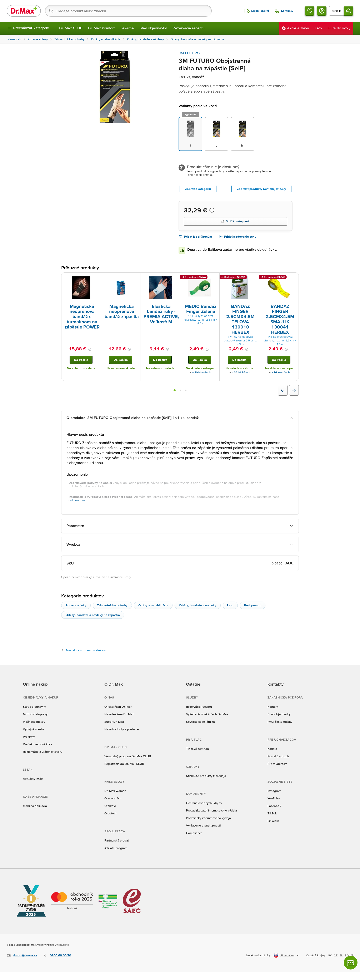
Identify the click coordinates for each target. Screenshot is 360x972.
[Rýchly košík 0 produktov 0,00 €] (348, 11)
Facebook (274, 806)
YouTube (274, 798)
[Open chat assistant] (350, 962)
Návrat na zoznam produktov (86, 650)
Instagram (274, 791)
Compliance (194, 833)
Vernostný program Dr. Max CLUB (127, 756)
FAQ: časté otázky (280, 721)
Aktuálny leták (33, 778)
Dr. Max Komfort (101, 28)
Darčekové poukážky (37, 744)
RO (347, 955)
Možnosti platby (34, 721)
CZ (336, 955)
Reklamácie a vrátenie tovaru (42, 751)
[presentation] (81, 287)
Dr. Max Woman (115, 791)
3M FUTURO (189, 53)
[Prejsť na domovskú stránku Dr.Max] (24, 11)
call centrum (77, 500)
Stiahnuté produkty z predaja (206, 776)
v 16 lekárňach (280, 372)
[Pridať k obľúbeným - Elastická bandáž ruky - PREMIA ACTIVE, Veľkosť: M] (175, 277)
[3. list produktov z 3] (186, 390)
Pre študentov (277, 763)
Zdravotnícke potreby (112, 605)
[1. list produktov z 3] (174, 390)
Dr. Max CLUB (70, 28)
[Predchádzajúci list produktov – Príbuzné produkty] (283, 390)
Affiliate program (115, 848)
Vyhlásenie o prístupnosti (203, 825)
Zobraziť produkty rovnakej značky (261, 189)
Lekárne (127, 28)
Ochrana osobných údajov (204, 803)
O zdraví (110, 806)
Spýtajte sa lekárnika (200, 721)
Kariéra (272, 748)
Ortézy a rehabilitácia (153, 605)
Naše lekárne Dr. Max (119, 714)
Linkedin (273, 821)
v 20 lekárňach (201, 372)
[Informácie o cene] (211, 210)
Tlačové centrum (197, 748)
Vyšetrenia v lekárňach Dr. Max (207, 714)
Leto (230, 605)
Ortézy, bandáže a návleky (197, 605)
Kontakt (273, 706)
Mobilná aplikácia (35, 806)
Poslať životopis (278, 756)
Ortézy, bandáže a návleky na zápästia (93, 615)
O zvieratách (112, 798)
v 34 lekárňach (241, 372)
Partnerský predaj (116, 840)
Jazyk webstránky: (258, 955)
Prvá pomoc (252, 605)
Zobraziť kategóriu (198, 189)
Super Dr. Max (114, 721)
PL (341, 955)
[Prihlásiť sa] (321, 11)
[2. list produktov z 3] (180, 390)
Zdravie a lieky (76, 605)
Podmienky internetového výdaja (208, 818)
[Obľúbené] (309, 11)
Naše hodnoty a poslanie (121, 729)
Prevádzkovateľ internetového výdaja (211, 810)
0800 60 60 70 (60, 955)
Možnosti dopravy (35, 714)
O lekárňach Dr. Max (118, 706)
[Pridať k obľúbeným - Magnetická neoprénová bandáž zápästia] (135, 277)
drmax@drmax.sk (25, 955)
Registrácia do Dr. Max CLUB (124, 763)
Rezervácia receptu (189, 28)
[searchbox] (128, 11)
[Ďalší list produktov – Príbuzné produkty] (294, 390)
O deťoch (110, 813)
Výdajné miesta (33, 729)
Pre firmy (29, 736)
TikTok (272, 813)
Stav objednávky (153, 28)
